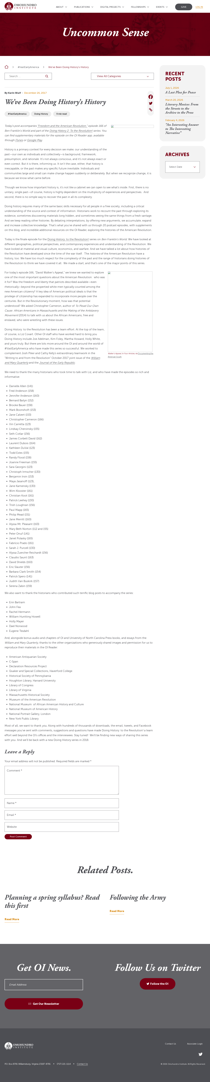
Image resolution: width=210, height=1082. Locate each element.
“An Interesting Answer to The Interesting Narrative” (182, 129)
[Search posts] (47, 76)
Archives (177, 154)
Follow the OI (159, 983)
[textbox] (181, 167)
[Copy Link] (151, 110)
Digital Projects (110, 7)
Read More (12, 919)
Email (11, 815)
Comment (14, 770)
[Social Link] (201, 1053)
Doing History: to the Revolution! (68, 239)
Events (160, 7)
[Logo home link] (20, 6)
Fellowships (138, 7)
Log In (199, 7)
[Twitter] (151, 103)
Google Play (34, 140)
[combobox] (182, 167)
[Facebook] (151, 97)
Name (11, 803)
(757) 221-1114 (64, 1064)
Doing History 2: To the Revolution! (71, 130)
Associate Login (195, 1044)
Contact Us (170, 1044)
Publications (82, 7)
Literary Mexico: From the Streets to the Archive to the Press (181, 109)
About (60, 7)
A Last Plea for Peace (180, 92)
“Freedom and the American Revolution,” (62, 125)
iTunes (19, 140)
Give (183, 7)
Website (12, 826)
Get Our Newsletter (45, 1003)
